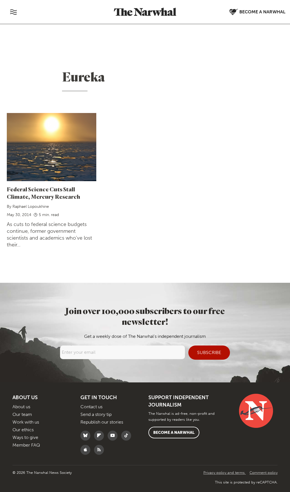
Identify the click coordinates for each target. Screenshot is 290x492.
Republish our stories (101, 422)
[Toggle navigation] (13, 11)
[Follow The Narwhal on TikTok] (127, 435)
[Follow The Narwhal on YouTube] (114, 435)
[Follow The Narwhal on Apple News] (86, 450)
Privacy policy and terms (224, 472)
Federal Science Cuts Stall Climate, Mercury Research (43, 193)
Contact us (91, 406)
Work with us (25, 422)
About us (21, 406)
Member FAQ (26, 445)
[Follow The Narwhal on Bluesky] (86, 435)
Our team (22, 414)
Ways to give (25, 437)
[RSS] (100, 450)
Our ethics (23, 429)
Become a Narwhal (174, 432)
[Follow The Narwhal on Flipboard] (100, 435)
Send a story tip (96, 414)
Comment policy (264, 472)
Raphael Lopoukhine (30, 206)
